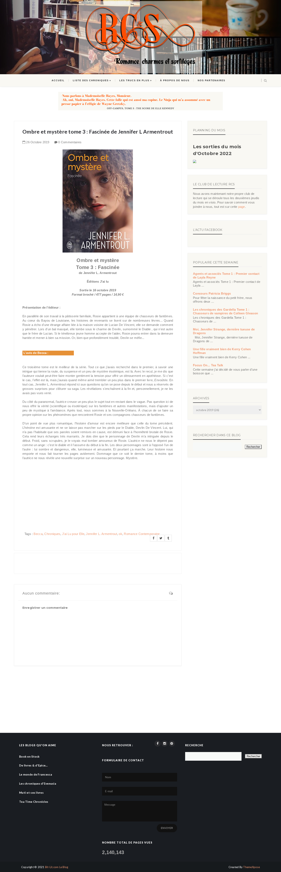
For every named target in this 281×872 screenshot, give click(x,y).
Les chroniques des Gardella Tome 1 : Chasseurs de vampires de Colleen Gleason (225, 311)
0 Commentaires (69, 142)
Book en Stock (29, 756)
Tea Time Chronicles (33, 801)
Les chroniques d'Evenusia (37, 783)
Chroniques (52, 534)
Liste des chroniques (91, 80)
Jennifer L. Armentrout (101, 534)
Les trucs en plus (134, 80)
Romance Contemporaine (142, 534)
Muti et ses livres (31, 792)
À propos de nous (174, 80)
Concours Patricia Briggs (212, 293)
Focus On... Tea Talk (208, 365)
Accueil (58, 80)
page (241, 206)
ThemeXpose (251, 867)
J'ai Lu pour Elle (73, 534)
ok (120, 534)
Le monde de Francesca (35, 774)
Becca (38, 534)
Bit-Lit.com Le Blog (56, 867)
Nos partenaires (211, 80)
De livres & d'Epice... (33, 765)
